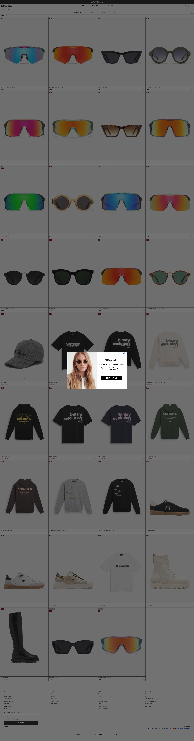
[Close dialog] (125, 353)
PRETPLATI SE (111, 378)
